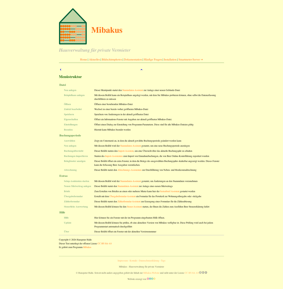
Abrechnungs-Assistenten (130, 169)
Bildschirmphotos (112, 59)
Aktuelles (94, 59)
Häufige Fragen (153, 59)
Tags (163, 260)
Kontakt (133, 260)
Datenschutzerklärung (149, 260)
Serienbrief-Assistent (169, 191)
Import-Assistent (126, 150)
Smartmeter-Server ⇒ (190, 59)
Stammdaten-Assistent (132, 90)
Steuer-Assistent (134, 206)
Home (83, 59)
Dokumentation (133, 59)
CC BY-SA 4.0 (105, 243)
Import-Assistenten (114, 155)
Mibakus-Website (151, 272)
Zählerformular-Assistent (129, 201)
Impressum (123, 260)
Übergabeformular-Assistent (122, 196)
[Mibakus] (88, 43)
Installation (170, 59)
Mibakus (87, 247)
